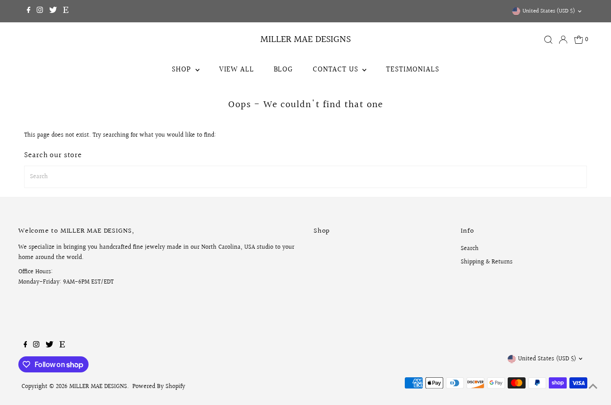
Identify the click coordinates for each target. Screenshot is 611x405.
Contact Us (336, 69)
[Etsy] (66, 11)
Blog (283, 69)
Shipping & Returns (487, 262)
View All (236, 69)
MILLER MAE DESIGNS (305, 39)
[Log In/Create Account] (563, 40)
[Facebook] (29, 11)
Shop (182, 69)
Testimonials (412, 69)
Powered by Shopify (158, 387)
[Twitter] (53, 11)
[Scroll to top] (593, 387)
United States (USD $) (548, 11)
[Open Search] (548, 40)
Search (470, 249)
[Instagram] (39, 11)
